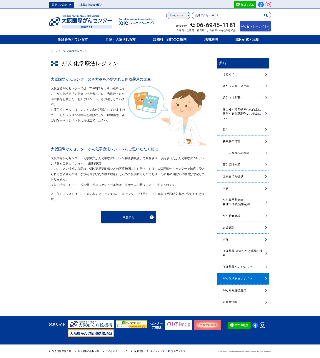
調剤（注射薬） (233, 97)
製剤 (226, 129)
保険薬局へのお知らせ (237, 266)
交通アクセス (203, 15)
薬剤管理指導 (231, 164)
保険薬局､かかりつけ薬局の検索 (243, 253)
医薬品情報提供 (233, 176)
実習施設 (228, 227)
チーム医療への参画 (236, 153)
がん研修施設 (231, 215)
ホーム (55, 51)
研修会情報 (230, 302)
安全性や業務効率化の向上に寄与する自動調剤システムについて (242, 113)
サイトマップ (157, 351)
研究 (226, 239)
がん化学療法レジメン (237, 278)
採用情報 (139, 351)
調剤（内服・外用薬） (237, 86)
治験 (226, 188)
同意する (128, 217)
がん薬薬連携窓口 (234, 290)
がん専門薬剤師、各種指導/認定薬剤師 (236, 201)
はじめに (228, 74)
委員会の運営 (231, 141)
